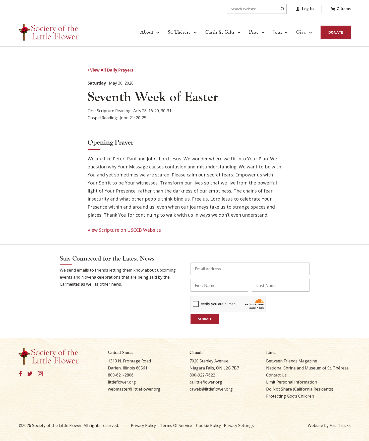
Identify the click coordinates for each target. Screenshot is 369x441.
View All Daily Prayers (111, 70)
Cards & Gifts (219, 32)
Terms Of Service (176, 425)
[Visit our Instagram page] (40, 374)
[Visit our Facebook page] (20, 374)
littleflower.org (122, 382)
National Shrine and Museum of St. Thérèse (307, 368)
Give (301, 32)
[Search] (282, 9)
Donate (335, 32)
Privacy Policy (143, 425)
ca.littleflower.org (206, 382)
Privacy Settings (239, 425)
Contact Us (276, 375)
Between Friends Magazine (291, 361)
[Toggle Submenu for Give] (310, 32)
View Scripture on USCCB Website (124, 230)
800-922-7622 (202, 375)
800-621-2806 (121, 375)
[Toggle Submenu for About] (158, 32)
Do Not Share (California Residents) (299, 389)
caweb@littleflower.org (211, 389)
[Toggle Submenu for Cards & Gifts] (239, 32)
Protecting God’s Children (290, 396)
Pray (254, 32)
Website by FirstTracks (329, 425)
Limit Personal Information (291, 382)
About (146, 32)
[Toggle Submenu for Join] (286, 32)
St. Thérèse (179, 32)
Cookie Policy (208, 425)
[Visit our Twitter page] (30, 374)
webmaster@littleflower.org (134, 389)
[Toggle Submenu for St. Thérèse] (195, 32)
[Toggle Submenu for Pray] (263, 32)
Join (277, 32)
